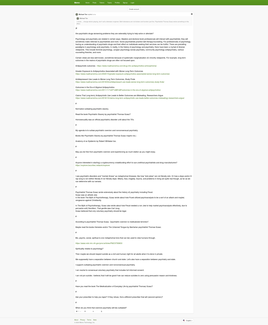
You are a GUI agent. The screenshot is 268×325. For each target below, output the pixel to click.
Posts (94, 3)
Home (88, 3)
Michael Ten (83, 14)
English (188, 320)
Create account (134, 9)
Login (132, 3)
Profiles (117, 3)
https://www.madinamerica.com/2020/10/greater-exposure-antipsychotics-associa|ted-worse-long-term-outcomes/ (122, 73)
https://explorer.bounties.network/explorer (92, 165)
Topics (109, 3)
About (76, 320)
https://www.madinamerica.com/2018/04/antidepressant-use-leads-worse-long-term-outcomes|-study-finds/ (119, 81)
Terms (89, 320)
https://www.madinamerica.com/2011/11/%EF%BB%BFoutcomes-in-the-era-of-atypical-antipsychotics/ (118, 89)
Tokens (101, 3)
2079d (94, 14)
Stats (95, 320)
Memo (77, 2)
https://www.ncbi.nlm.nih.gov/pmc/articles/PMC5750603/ (98, 243)
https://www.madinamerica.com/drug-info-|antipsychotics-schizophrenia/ (127, 65)
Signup (125, 3)
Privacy (82, 320)
